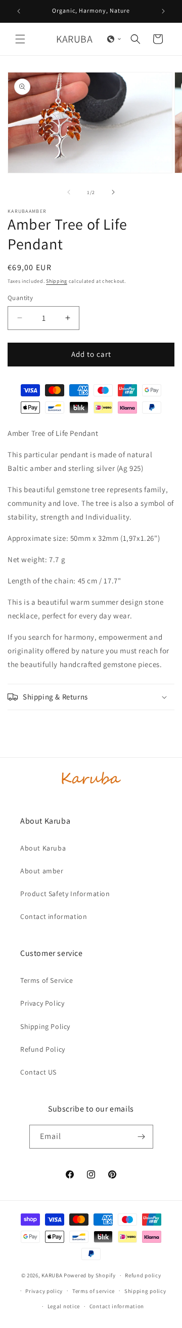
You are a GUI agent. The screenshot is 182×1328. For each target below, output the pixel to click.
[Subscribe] (141, 1137)
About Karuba (43, 848)
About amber (42, 870)
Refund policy (143, 1275)
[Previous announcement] (19, 11)
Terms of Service (46, 980)
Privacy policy (44, 1291)
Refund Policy (42, 1049)
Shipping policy (145, 1291)
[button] (20, 39)
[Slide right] (113, 192)
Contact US (38, 1072)
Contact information (53, 916)
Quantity (20, 297)
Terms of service (93, 1291)
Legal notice (64, 1306)
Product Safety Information (65, 893)
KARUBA (51, 1275)
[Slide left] (69, 192)
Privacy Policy (42, 1003)
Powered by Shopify (90, 1275)
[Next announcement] (163, 11)
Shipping (56, 281)
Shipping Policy (45, 1026)
